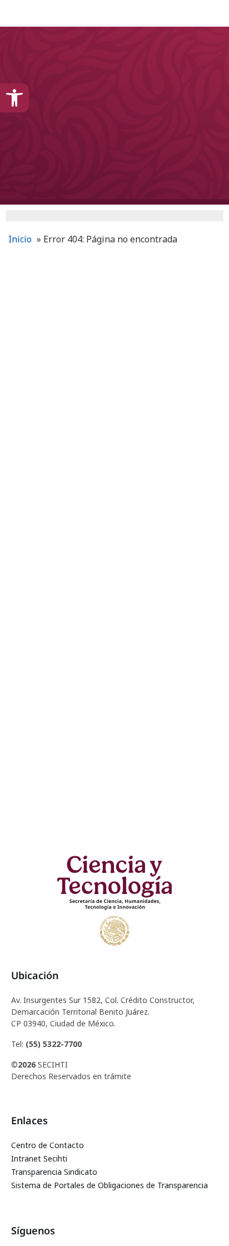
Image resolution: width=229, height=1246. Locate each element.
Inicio (20, 239)
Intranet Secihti (39, 1158)
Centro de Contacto (47, 1145)
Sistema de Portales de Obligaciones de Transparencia (109, 1185)
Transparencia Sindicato (54, 1171)
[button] (14, 97)
